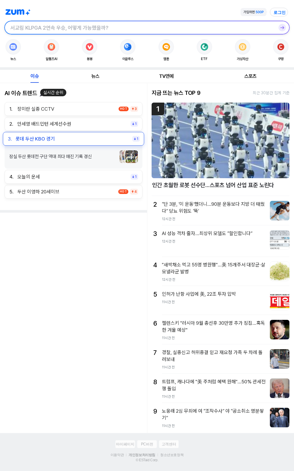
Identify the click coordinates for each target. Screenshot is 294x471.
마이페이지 (125, 444)
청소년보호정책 (171, 455)
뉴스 (95, 76)
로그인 (280, 12)
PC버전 (147, 444)
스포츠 (250, 76)
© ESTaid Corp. (147, 460)
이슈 (34, 76)
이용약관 (117, 455)
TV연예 (166, 76)
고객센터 (169, 444)
